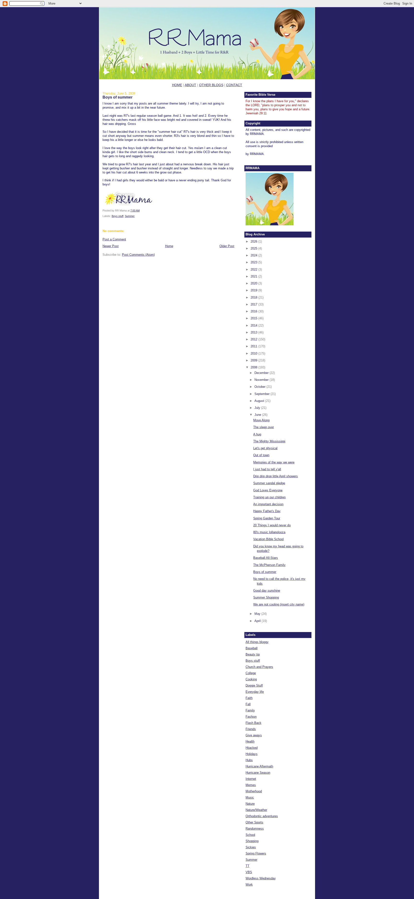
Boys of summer (117, 97)
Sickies (251, 847)
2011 (254, 346)
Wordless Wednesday (261, 878)
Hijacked (252, 747)
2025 (254, 248)
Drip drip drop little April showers (275, 476)
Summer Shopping (266, 597)
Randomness (255, 828)
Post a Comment (114, 239)
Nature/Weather (256, 810)
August (259, 401)
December (262, 373)
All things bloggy (257, 642)
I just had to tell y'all (267, 469)
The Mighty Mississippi (269, 441)
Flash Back (253, 723)
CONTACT (234, 85)
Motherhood (254, 791)
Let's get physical (265, 448)
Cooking (251, 679)
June (258, 414)
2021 (254, 276)
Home (169, 246)
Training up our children (269, 497)
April (258, 621)
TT (247, 866)
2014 (254, 325)
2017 (254, 304)
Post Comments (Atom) (138, 254)
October (260, 386)
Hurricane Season (258, 772)
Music (250, 797)
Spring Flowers (256, 853)
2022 (254, 269)
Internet (251, 779)
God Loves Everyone (267, 490)
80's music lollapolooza (269, 532)
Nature (250, 803)
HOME (177, 85)
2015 (254, 318)
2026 (254, 241)
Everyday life (255, 692)
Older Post (226, 246)
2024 (254, 255)
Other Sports (254, 822)
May (257, 614)
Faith (249, 698)
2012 (254, 339)
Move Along (261, 420)
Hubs (249, 760)
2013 (254, 332)
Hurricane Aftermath (259, 766)
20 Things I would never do (272, 525)
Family (250, 710)
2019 (254, 290)
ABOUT (190, 85)
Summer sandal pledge (269, 483)
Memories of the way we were (273, 462)
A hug (257, 434)
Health (250, 741)
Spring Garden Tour (266, 518)
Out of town (261, 455)
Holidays (252, 754)
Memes (251, 785)
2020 (254, 283)
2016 (254, 311)
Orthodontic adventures (262, 816)
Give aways (254, 735)
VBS (249, 872)
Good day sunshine (266, 590)
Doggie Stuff (254, 685)
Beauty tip (253, 654)
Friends (251, 729)
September (262, 394)
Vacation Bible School (268, 539)
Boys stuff (117, 216)
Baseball (252, 648)
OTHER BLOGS (211, 85)
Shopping (252, 841)
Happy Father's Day (267, 511)
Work (249, 884)
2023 (254, 262)
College (251, 673)
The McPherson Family (269, 565)
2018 (254, 297)
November (262, 380)
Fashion (251, 716)
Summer (130, 216)
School (250, 835)
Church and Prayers (259, 667)
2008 (254, 367)
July (257, 408)
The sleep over (263, 427)
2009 (254, 360)
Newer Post (111, 246)
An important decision (268, 504)
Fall (248, 704)
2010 (254, 353)
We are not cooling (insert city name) (278, 604)
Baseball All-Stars (265, 558)
